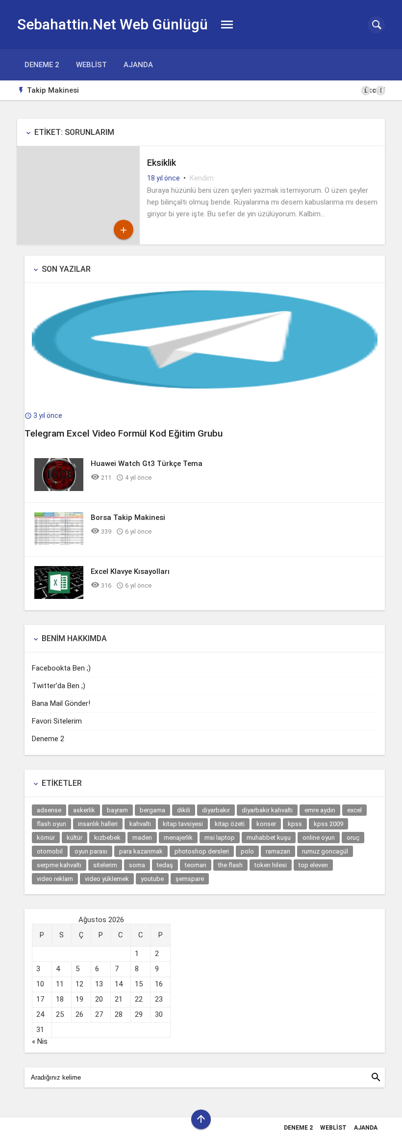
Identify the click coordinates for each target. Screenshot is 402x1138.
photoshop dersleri (202, 851)
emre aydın (319, 810)
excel (354, 810)
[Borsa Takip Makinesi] (58, 542)
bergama (152, 810)
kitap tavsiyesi (183, 824)
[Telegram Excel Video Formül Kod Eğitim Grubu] (204, 386)
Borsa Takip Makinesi (128, 517)
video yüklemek (107, 878)
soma (137, 865)
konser (266, 824)
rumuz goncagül (325, 851)
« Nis (40, 1041)
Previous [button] (365, 91)
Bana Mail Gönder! (61, 703)
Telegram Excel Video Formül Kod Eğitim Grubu (124, 433)
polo (247, 851)
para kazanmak (141, 851)
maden (142, 837)
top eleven (313, 865)
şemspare (190, 878)
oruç (353, 837)
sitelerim (105, 865)
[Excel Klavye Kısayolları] (58, 596)
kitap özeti (230, 824)
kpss (295, 824)
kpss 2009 (328, 824)
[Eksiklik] (78, 241)
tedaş (165, 865)
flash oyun (51, 824)
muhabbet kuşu (269, 837)
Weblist (91, 64)
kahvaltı (140, 824)
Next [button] (380, 91)
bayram (117, 810)
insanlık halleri (98, 824)
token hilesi (270, 865)
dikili (183, 810)
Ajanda (138, 64)
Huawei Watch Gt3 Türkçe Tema (146, 463)
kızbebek (107, 837)
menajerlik (178, 837)
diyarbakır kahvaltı (267, 810)
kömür (46, 837)
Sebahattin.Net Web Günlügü (112, 24)
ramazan (278, 851)
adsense (49, 810)
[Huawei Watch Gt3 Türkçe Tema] (58, 488)
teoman (195, 865)
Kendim (202, 178)
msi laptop (219, 837)
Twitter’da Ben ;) (58, 685)
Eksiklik (161, 162)
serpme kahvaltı (59, 865)
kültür (74, 837)
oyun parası (91, 851)
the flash (230, 865)
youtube (152, 878)
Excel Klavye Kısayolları (150, 90)
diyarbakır (216, 810)
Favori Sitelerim (57, 721)
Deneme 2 (42, 64)
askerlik (84, 810)
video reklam (55, 878)
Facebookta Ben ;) (61, 668)
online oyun (318, 837)
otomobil (50, 851)
